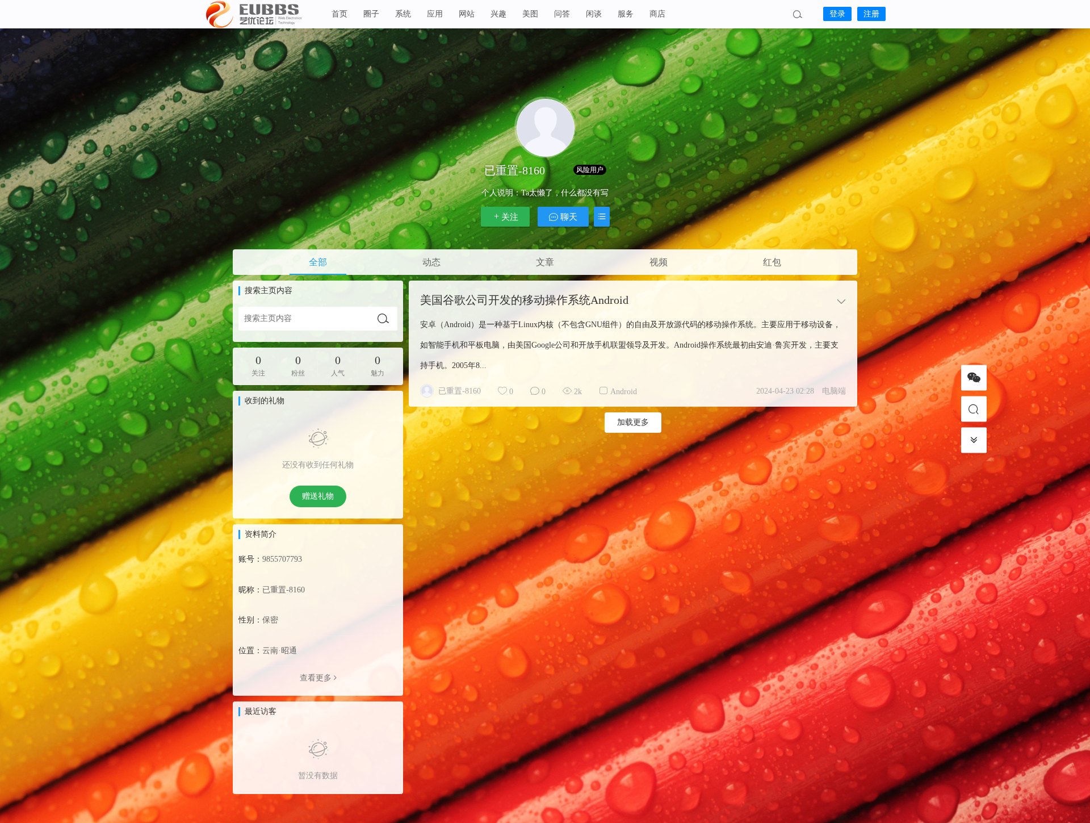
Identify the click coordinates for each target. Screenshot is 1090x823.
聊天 (567, 217)
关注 (509, 217)
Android (623, 391)
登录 (837, 14)
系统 (403, 14)
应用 (435, 14)
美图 (530, 14)
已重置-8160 (459, 391)
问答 (562, 14)
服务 (626, 14)
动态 (431, 262)
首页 (339, 14)
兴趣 (498, 14)
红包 (772, 262)
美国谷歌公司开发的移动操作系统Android (524, 300)
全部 (318, 262)
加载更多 (633, 422)
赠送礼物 (318, 496)
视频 (658, 262)
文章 (545, 262)
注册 (871, 14)
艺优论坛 (261, 14)
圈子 (371, 14)
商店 (657, 14)
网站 (467, 14)
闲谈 (594, 14)
